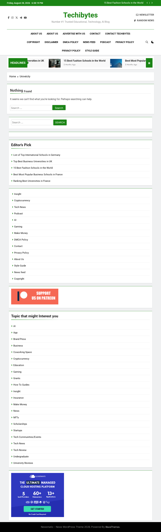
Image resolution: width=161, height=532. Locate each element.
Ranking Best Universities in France (31, 181)
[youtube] (25, 18)
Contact (95, 33)
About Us (36, 33)
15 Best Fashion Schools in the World (123, 3)
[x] (16, 18)
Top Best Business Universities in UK (32, 161)
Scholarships (20, 424)
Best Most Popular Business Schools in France (38, 174)
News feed (89, 42)
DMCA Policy (70, 42)
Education (18, 365)
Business (18, 345)
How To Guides (21, 384)
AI (15, 220)
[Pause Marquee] (149, 63)
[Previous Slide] (147, 3)
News (16, 410)
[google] (21, 18)
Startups (17, 430)
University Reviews (23, 463)
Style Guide (92, 50)
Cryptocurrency (22, 200)
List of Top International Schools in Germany (36, 155)
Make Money (21, 233)
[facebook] (8, 18)
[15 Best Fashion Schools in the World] (48, 65)
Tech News (20, 207)
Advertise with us (74, 33)
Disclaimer (51, 42)
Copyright (33, 42)
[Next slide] (152, 3)
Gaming (18, 226)
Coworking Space (22, 352)
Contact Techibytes (117, 33)
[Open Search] (147, 42)
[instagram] (12, 18)
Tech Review (19, 450)
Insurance (18, 397)
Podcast (105, 42)
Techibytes (80, 15)
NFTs (16, 417)
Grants (16, 378)
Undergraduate (21, 456)
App (15, 332)
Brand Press (19, 339)
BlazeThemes (112, 527)
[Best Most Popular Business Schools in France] (109, 65)
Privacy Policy (125, 42)
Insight (17, 194)
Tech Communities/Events (27, 437)
